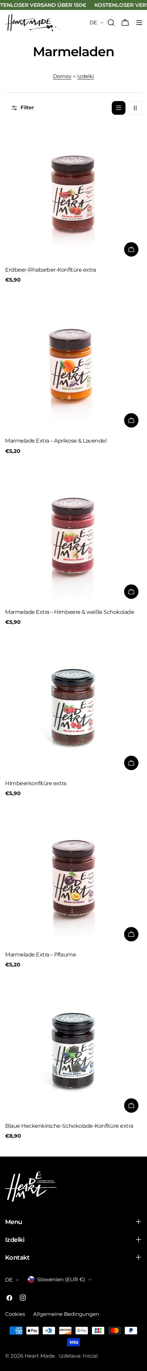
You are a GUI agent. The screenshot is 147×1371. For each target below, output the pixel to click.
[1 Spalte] (118, 108)
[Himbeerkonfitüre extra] (73, 705)
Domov (62, 76)
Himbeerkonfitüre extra (35, 783)
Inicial (90, 1356)
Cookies (15, 1314)
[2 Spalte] (135, 108)
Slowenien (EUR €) (61, 1279)
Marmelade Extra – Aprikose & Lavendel (55, 440)
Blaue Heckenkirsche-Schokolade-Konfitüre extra (69, 1126)
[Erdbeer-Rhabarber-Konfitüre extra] (73, 191)
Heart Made (40, 1356)
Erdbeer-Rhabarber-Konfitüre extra (50, 270)
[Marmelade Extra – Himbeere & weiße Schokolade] (73, 533)
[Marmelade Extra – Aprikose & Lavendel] (73, 362)
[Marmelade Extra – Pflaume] (73, 876)
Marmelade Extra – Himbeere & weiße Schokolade (69, 612)
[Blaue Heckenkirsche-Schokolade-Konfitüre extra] (73, 1047)
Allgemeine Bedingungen (66, 1314)
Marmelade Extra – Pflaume (40, 954)
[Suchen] (111, 22)
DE (93, 22)
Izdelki (85, 76)
